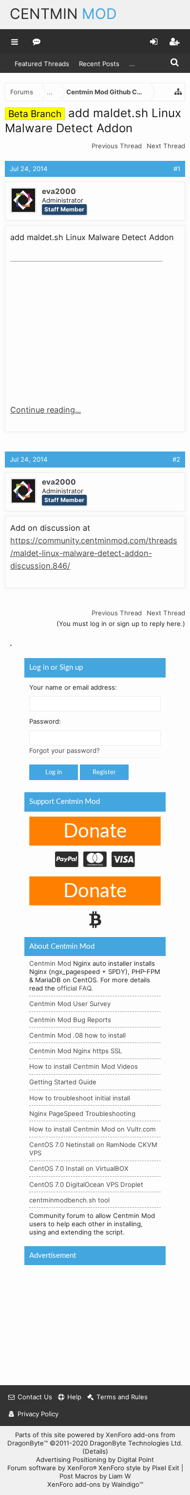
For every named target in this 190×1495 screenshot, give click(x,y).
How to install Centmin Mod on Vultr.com (92, 1129)
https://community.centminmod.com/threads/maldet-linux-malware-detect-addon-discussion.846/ (93, 553)
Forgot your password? (64, 750)
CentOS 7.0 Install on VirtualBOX (79, 1168)
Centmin (63, 13)
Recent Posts (99, 64)
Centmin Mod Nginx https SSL (75, 1051)
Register (104, 772)
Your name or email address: (73, 687)
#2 (176, 459)
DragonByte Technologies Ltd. (136, 1443)
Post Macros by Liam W (95, 1476)
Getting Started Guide (62, 1082)
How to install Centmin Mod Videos (83, 1066)
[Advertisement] (83, 326)
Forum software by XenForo (51, 1468)
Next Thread (166, 146)
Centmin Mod (50, 963)
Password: (45, 721)
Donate (95, 831)
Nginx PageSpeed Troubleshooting (82, 1113)
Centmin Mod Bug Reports (70, 1019)
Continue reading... (45, 410)
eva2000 (59, 191)
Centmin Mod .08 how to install (77, 1035)
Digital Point (135, 1459)
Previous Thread (117, 146)
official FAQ (74, 988)
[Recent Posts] (37, 41)
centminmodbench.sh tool (69, 1199)
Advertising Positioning (71, 1459)
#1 (176, 169)
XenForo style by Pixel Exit (138, 1468)
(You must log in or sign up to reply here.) (121, 623)
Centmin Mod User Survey (70, 1004)
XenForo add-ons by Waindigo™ (95, 1484)
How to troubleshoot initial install (79, 1097)
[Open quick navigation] (178, 92)
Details (95, 1451)
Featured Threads (42, 64)
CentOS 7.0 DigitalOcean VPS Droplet (86, 1184)
